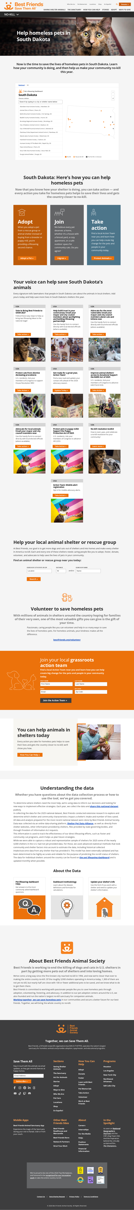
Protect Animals (102, 258)
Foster (81, 1078)
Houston (107, 1066)
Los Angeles (108, 1070)
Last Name (78, 681)
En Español (107, 4)
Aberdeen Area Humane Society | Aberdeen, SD (34, 106)
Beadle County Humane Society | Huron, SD (33, 118)
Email (42, 689)
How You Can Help (91, 10)
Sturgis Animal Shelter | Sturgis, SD (30, 154)
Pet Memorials (82, 4)
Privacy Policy (74, 1197)
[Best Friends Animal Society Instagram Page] (20, 1088)
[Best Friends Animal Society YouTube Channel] (15, 1094)
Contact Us (41, 1197)
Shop (100, 4)
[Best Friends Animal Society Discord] (30, 1094)
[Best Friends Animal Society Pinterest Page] (25, 1088)
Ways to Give (59, 1090)
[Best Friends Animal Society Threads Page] (34, 1088)
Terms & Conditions (91, 1197)
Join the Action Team (54, 700)
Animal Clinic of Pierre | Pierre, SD (30, 110)
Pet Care (57, 1098)
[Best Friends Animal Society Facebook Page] (15, 1088)
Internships (83, 1129)
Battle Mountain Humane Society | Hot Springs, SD (36, 114)
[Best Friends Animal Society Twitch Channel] (25, 1094)
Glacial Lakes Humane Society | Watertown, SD (34, 136)
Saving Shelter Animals (54, 10)
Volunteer (82, 1097)
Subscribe (21, 1081)
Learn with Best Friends (85, 1083)
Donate (124, 4)
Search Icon (118, 4)
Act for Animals (60, 1077)
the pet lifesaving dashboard (94, 857)
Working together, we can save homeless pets (37, 999)
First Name (44, 681)
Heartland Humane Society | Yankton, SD (33, 140)
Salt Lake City (109, 1085)
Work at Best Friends (84, 1102)
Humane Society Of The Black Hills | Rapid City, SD (35, 143)
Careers (81, 1125)
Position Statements (83, 1143)
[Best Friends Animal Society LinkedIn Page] (30, 1088)
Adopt (114, 10)
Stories (105, 10)
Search (33, 579)
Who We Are (71, 4)
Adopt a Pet (26, 258)
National (22, 85)
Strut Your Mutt (60, 1146)
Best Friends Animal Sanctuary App (28, 1125)
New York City (109, 1075)
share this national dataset (104, 806)
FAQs (80, 1138)
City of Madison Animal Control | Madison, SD (34, 125)
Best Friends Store (61, 1137)
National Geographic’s (111, 1131)
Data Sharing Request (57, 1197)
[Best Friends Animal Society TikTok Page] (20, 1094)
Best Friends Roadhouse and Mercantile (60, 1131)
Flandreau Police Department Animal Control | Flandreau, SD (39, 132)
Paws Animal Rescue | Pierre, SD (30, 147)
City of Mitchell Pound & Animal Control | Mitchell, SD (36, 129)
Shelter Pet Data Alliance (80, 823)
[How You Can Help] (67, 742)
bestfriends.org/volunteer (67, 639)
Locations (93, 4)
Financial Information (83, 1149)
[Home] (24, 6)
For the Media (84, 1134)
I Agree (60, 258)
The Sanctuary (74, 10)
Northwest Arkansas (108, 1080)
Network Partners (61, 1142)
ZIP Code (78, 689)
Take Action (83, 1093)
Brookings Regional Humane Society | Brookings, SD (36, 121)
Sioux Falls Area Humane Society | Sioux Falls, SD (35, 151)
